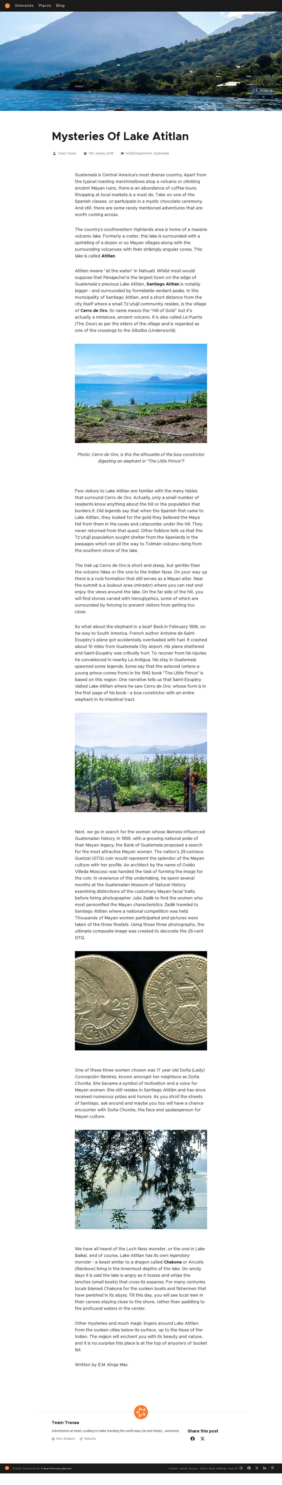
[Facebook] (250, 1468)
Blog (60, 6)
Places (45, 6)
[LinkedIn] (266, 1468)
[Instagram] (242, 1468)
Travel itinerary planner (56, 1468)
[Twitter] (258, 1468)
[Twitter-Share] (202, 1439)
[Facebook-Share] (193, 1439)
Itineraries (24, 6)
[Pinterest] (274, 1468)
